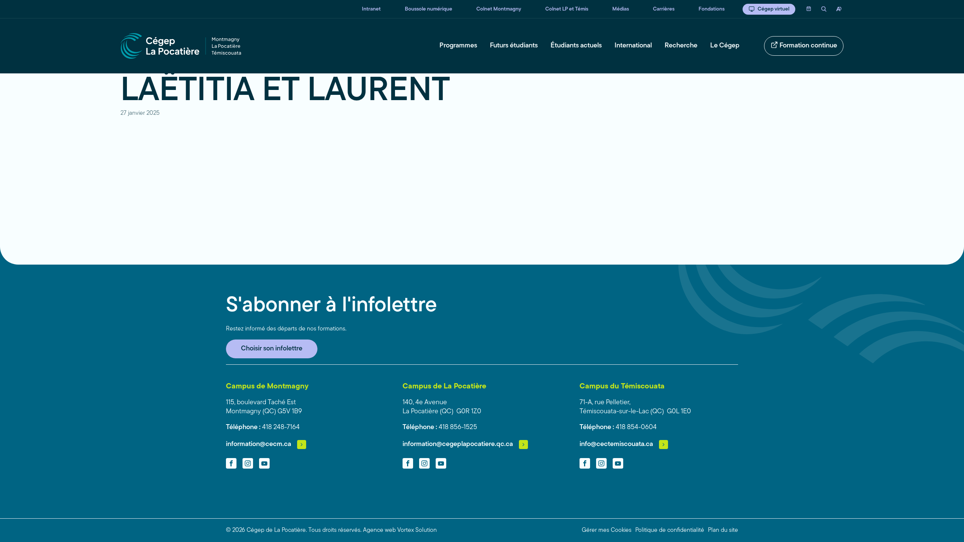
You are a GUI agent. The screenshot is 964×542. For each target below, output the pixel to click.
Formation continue (808, 46)
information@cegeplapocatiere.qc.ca (458, 444)
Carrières (663, 9)
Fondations (712, 9)
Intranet (371, 9)
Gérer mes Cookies (606, 530)
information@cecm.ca (258, 444)
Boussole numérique (428, 9)
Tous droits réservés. (335, 530)
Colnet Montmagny (498, 9)
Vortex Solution (417, 530)
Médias (620, 9)
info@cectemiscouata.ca (616, 444)
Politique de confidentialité (669, 530)
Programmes (458, 46)
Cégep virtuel (773, 9)
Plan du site (723, 530)
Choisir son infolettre (271, 349)
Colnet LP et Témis (566, 9)
